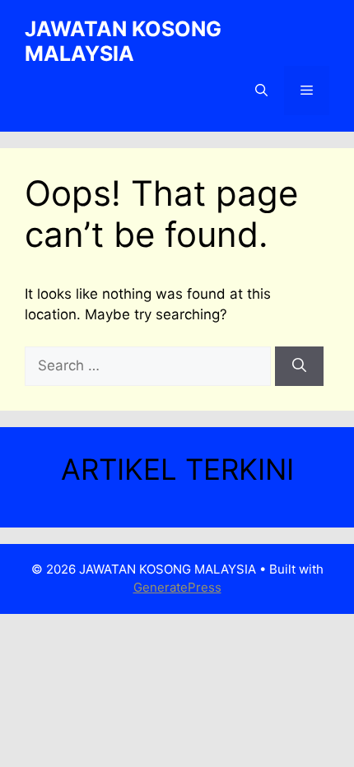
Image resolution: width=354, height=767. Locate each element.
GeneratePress (177, 587)
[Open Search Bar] (261, 90)
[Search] (299, 366)
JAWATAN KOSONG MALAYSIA (123, 41)
